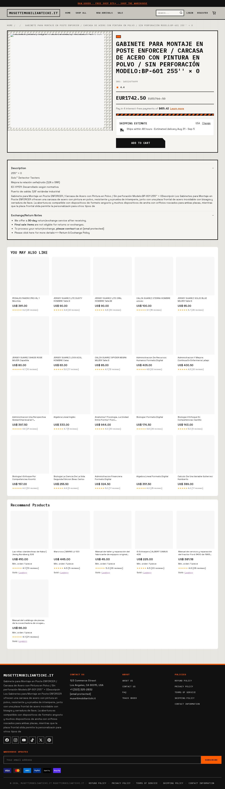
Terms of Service (185, 692)
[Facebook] (7, 740)
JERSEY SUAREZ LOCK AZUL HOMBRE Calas (68, 359)
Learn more (177, 108)
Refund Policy (183, 680)
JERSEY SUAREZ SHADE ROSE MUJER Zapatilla (27, 359)
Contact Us (129, 686)
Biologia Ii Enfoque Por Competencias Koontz (24, 478)
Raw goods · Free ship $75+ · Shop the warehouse (112, 3)
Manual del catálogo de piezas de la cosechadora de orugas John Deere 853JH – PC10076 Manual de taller (28, 622)
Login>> (23, 572)
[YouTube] (23, 740)
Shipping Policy (184, 698)
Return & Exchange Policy (74, 232)
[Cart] (214, 13)
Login (190, 13)
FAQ (124, 692)
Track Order (129, 698)
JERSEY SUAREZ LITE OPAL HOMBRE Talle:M (108, 299)
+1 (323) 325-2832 (81, 689)
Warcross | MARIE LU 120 (66, 551)
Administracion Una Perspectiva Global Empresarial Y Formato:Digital (29, 419)
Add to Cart (140, 143)
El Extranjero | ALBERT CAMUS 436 (152, 553)
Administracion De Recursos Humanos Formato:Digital (151, 359)
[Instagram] (15, 740)
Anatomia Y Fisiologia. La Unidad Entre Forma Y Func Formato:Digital (111, 419)
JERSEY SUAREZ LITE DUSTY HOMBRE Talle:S (68, 299)
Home (68, 12)
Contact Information (187, 704)
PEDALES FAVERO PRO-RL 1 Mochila (26, 299)
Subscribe (211, 760)
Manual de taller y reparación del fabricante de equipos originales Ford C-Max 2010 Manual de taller (112, 553)
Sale (120, 12)
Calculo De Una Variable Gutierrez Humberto (195, 478)
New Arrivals (104, 12)
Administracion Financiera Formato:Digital (108, 478)
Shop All (81, 12)
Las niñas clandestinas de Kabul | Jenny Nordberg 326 (29, 553)
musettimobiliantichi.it (33, 13)
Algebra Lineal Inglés (64, 417)
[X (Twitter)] (40, 740)
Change (206, 123)
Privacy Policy (184, 686)
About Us (127, 680)
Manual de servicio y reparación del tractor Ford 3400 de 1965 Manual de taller (195, 553)
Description (18, 168)
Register (202, 13)
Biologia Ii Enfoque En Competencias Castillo (189, 418)
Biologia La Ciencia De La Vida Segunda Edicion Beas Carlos (69, 478)
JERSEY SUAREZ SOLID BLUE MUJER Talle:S (192, 299)
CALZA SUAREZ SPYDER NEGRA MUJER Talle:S (111, 359)
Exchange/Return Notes (26, 215)
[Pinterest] (49, 740)
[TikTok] (32, 740)
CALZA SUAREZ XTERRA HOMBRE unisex (153, 299)
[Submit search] (181, 13)
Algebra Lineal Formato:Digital (152, 476)
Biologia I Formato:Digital (149, 417)
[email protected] (93, 228)
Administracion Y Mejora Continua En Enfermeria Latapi (193, 359)
